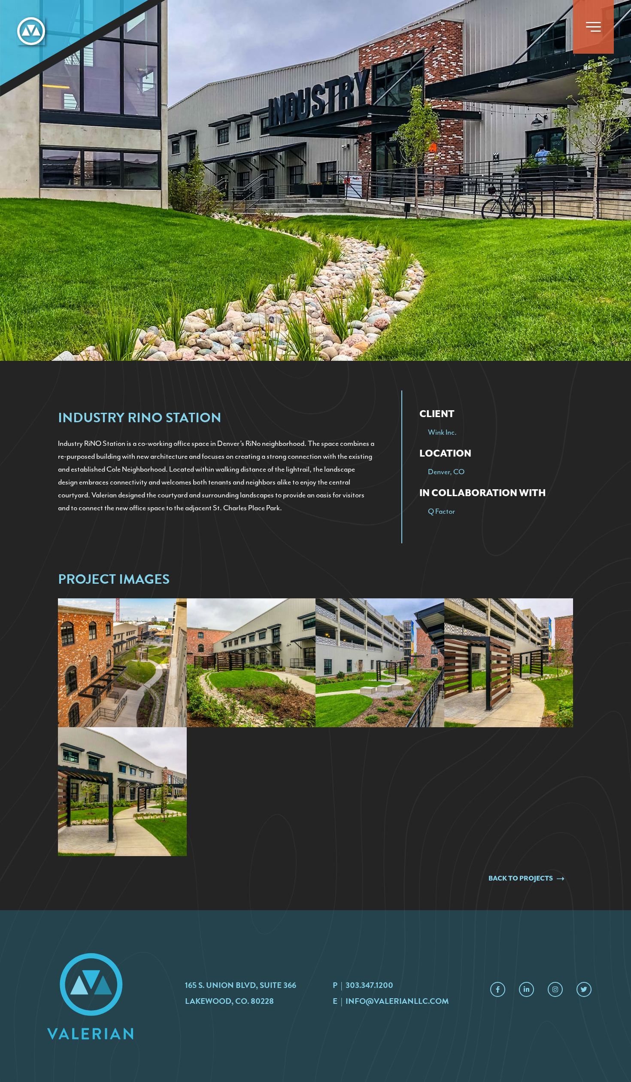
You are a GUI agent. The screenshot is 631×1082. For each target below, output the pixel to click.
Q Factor (441, 511)
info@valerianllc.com (397, 1001)
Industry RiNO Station (91, 443)
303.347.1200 (369, 985)
